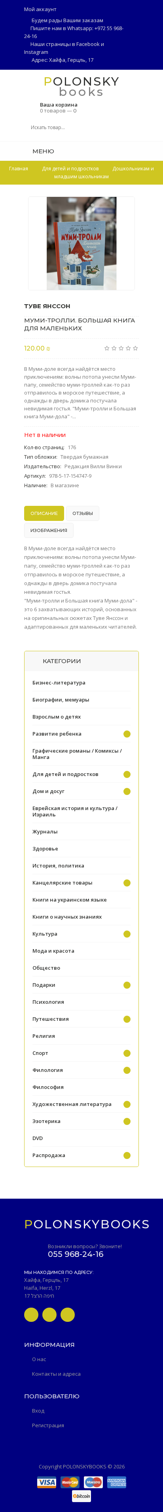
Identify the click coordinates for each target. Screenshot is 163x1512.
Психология (48, 1001)
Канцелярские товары (62, 882)
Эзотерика (46, 1121)
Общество (46, 967)
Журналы (45, 831)
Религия (43, 1035)
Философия (48, 1087)
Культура (44, 933)
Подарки (43, 984)
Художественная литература (72, 1104)
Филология (47, 1069)
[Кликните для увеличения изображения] (81, 243)
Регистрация (48, 1425)
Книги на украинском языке (69, 899)
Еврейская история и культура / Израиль (75, 811)
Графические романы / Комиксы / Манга (77, 754)
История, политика (58, 865)
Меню (42, 151)
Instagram (36, 51)
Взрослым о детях (56, 716)
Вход (38, 1410)
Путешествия (50, 1018)
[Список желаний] (136, 151)
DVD (37, 1138)
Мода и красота (53, 950)
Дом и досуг (48, 791)
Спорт (40, 1052)
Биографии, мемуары (60, 699)
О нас (39, 1359)
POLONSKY (82, 81)
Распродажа (48, 1155)
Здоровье (45, 848)
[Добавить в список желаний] (124, 207)
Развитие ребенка (57, 733)
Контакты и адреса (56, 1373)
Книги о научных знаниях (67, 916)
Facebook (88, 44)
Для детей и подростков (65, 774)
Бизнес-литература (58, 682)
